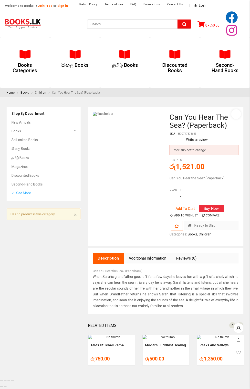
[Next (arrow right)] (5, 386)
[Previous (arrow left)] (1, 386)
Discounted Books (25, 175)
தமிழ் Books (20, 158)
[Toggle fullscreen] (5, 380)
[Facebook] (232, 17)
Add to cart (185, 208)
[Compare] (177, 226)
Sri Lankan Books (24, 140)
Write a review (197, 140)
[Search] (184, 24)
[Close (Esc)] (12, 380)
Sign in (62, 6)
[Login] (238, 327)
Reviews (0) (186, 258)
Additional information (147, 258)
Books (25, 92)
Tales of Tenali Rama (107, 345)
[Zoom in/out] (1, 380)
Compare (212, 215)
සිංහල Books (21, 149)
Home (11, 92)
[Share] (8, 380)
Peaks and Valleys (214, 345)
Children (40, 92)
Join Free (45, 6)
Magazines (20, 167)
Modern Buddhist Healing (165, 345)
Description (108, 258)
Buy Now (211, 208)
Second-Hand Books (27, 184)
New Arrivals (21, 122)
